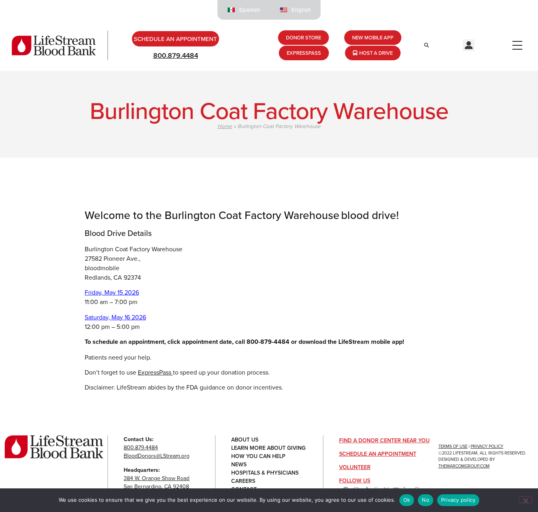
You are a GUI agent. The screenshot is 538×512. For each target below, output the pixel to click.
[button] (469, 45)
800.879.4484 (175, 55)
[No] (525, 499)
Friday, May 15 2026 (112, 292)
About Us (244, 439)
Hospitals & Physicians (265, 473)
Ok (406, 500)
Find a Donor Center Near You (384, 440)
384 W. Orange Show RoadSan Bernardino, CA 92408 (156, 482)
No (425, 500)
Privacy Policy (487, 446)
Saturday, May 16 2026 (115, 317)
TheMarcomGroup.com (464, 466)
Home (224, 126)
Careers (243, 481)
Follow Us (354, 480)
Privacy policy (458, 500)
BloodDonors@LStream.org (156, 456)
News (239, 464)
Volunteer (355, 467)
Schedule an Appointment (377, 454)
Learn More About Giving (268, 448)
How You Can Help (258, 456)
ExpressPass (155, 372)
